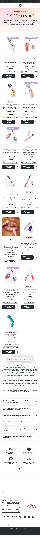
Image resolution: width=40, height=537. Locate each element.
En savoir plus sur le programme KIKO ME (11, 511)
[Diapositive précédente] (2, 2)
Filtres (14, 359)
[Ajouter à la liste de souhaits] (17, 76)
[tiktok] (29, 517)
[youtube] (33, 517)
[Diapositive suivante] (37, 2)
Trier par (27, 359)
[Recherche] (7, 5)
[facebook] (25, 517)
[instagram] (20, 517)
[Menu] (3, 5)
